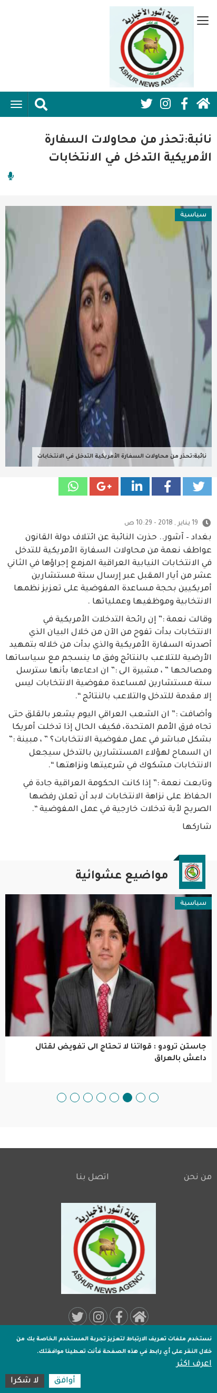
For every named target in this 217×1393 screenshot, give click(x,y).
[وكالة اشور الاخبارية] (151, 46)
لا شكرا (25, 1381)
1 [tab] (154, 1097)
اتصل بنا (92, 1177)
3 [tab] (127, 1097)
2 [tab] (140, 1097)
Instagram (165, 103)
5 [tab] (101, 1097)
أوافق (64, 1381)
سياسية (193, 215)
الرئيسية (203, 103)
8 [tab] (61, 1097)
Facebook (184, 103)
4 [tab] (114, 1097)
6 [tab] (88, 1097)
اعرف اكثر (194, 1364)
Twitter (146, 103)
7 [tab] (75, 1097)
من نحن (198, 1177)
